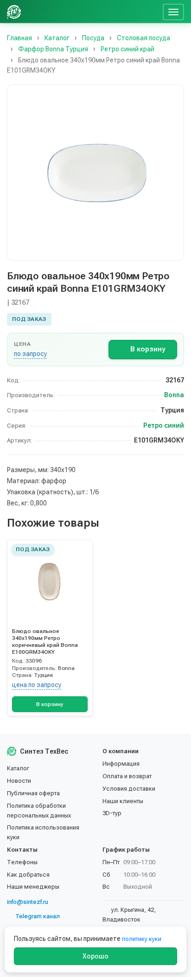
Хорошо (95, 956)
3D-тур (111, 813)
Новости (19, 780)
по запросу (30, 353)
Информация (121, 763)
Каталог (18, 768)
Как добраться (28, 874)
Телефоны (22, 862)
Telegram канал (37, 916)
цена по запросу (36, 684)
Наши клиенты (122, 801)
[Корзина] (152, 11)
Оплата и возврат (127, 776)
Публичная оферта (33, 793)
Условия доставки (128, 788)
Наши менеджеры (33, 886)
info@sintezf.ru (27, 901)
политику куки (141, 938)
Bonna (174, 395)
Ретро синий (163, 425)
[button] (95, 172)
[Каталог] (88, 11)
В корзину (147, 349)
